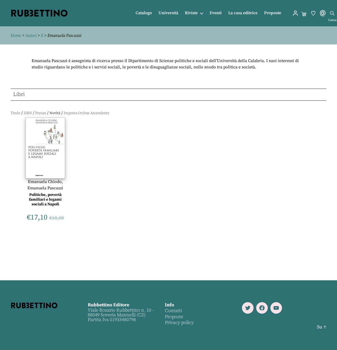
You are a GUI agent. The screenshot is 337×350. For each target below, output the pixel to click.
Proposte (272, 13)
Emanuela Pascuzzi (45, 188)
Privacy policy (179, 322)
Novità (54, 113)
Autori (31, 35)
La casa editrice (242, 13)
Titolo (15, 113)
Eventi (216, 13)
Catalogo (144, 13)
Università (168, 13)
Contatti (173, 311)
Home (16, 35)
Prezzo (40, 113)
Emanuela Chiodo (45, 181)
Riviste (191, 13)
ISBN (28, 113)
